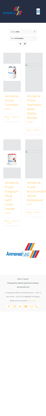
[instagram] (14, 306)
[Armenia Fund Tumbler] (12, 72)
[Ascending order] (34, 31)
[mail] (31, 306)
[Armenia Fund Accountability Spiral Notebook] (34, 158)
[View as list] (25, 44)
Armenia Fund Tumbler (12, 100)
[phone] (37, 306)
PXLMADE (32, 301)
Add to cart (9, 118)
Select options (9, 222)
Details (16, 117)
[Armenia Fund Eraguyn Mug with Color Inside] (12, 158)
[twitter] (20, 306)
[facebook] (9, 306)
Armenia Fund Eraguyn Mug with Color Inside (12, 196)
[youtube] (26, 306)
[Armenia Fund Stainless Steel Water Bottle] (34, 72)
